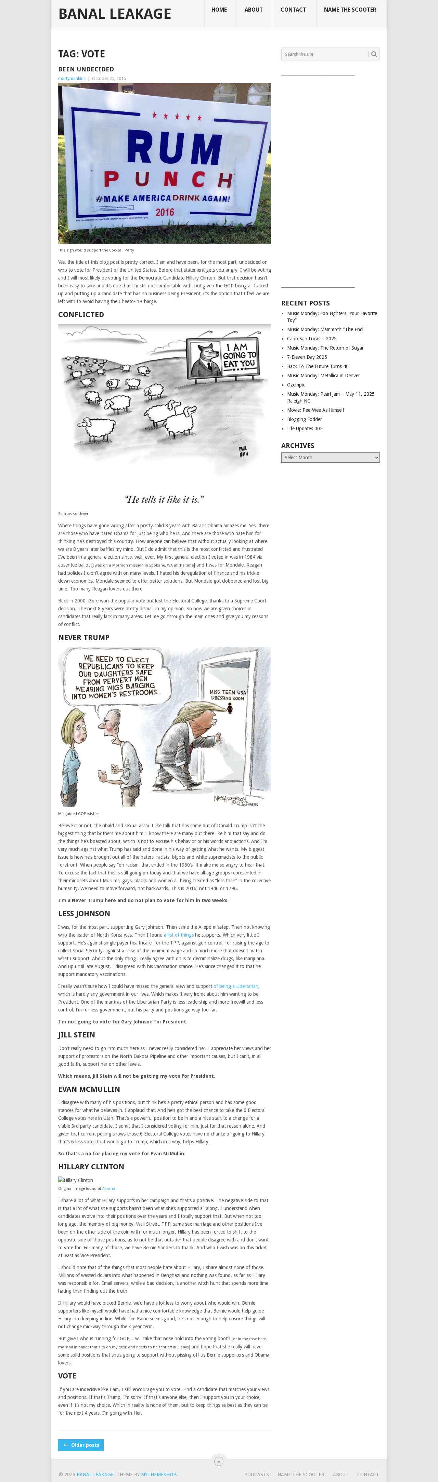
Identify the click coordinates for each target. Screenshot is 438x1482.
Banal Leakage (114, 14)
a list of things (179, 935)
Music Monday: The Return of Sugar (325, 348)
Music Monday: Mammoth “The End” (325, 329)
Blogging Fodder (304, 419)
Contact (293, 9)
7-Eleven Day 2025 (307, 357)
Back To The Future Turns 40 (318, 366)
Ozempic (296, 385)
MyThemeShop (158, 1474)
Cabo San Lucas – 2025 (312, 338)
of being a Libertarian (236, 986)
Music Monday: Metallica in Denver (323, 375)
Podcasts (256, 1474)
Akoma (108, 1188)
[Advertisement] (330, 180)
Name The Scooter (350, 9)
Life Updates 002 (305, 428)
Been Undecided (86, 69)
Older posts (84, 1445)
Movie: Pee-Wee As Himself (315, 410)
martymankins (72, 78)
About (254, 9)
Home (219, 9)
